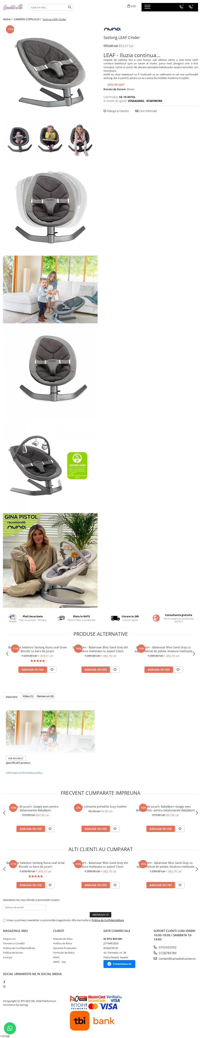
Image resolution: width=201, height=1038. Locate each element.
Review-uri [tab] (45, 696)
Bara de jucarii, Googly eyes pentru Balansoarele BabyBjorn (35, 808)
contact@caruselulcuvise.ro (177, 958)
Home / (8, 19)
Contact (7, 957)
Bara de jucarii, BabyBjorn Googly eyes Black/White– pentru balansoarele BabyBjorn (165, 808)
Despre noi (9, 939)
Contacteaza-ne (122, 963)
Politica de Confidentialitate (108, 920)
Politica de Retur (62, 943)
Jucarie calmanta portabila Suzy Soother (100, 806)
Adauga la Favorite (117, 111)
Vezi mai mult (15, 758)
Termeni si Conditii (14, 943)
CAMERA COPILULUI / (28, 19)
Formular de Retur (64, 952)
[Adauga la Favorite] (52, 669)
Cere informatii (147, 111)
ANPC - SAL (59, 962)
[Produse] (147, 8)
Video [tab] (28, 696)
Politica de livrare (13, 952)
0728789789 (167, 953)
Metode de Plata (62, 939)
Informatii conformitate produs (24, 773)
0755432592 (167, 947)
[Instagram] (4, 986)
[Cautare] (69, 7)
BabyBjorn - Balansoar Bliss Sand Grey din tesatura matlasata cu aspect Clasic (100, 649)
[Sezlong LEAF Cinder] (50, 72)
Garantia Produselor (65, 948)
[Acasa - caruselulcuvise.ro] (13, 7)
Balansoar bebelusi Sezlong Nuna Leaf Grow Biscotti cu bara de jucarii (37, 649)
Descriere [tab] (11, 697)
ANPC (56, 957)
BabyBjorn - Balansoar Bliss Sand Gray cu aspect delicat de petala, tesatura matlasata (163, 649)
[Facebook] (4, 982)
